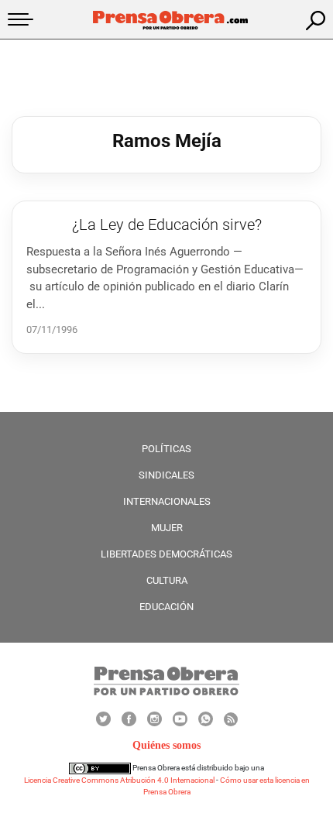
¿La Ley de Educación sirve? (167, 224)
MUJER (167, 527)
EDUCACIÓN (166, 606)
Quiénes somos (166, 745)
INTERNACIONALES (167, 501)
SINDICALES (166, 475)
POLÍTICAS (166, 449)
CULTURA (166, 580)
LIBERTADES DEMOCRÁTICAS (166, 554)
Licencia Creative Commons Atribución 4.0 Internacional (119, 780)
